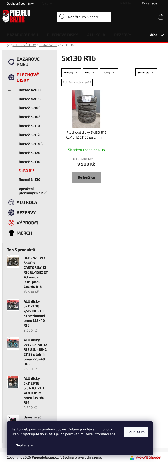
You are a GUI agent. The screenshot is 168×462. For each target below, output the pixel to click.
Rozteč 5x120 (29, 153)
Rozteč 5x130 (29, 161)
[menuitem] (22, 34)
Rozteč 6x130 (29, 179)
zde (112, 434)
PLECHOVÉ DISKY (28, 77)
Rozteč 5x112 (29, 135)
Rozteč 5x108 (29, 117)
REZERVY (26, 212)
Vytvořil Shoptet (148, 457)
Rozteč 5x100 (29, 108)
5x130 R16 (26, 170)
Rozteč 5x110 (29, 125)
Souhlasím (136, 432)
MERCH (24, 233)
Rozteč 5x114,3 (31, 144)
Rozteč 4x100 (30, 90)
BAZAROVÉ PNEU (28, 61)
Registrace (149, 3)
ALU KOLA (27, 202)
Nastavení (24, 445)
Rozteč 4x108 (30, 99)
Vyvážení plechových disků (33, 191)
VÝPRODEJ (27, 222)
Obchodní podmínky (20, 3)
